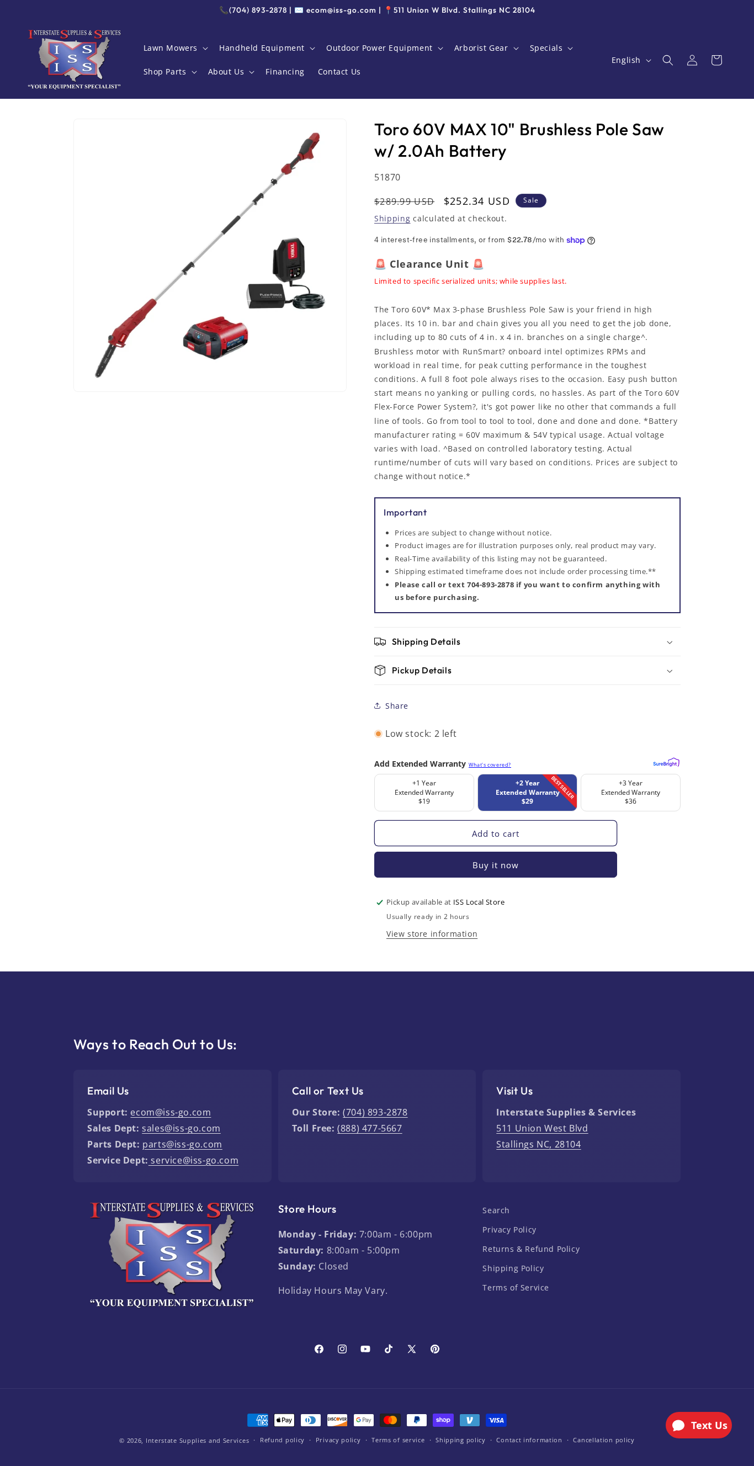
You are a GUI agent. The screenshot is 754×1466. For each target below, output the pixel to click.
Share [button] (396, 705)
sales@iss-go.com (181, 1128)
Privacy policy (338, 1440)
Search (496, 1210)
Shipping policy (461, 1440)
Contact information (529, 1440)
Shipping (392, 218)
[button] (175, 48)
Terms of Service (515, 1287)
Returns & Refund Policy (531, 1249)
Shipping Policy (513, 1268)
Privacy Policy (509, 1229)
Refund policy (282, 1440)
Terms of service (397, 1440)
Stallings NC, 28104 (538, 1144)
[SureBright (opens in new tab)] (665, 761)
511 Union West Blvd (542, 1128)
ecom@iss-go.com (170, 1112)
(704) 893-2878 (375, 1112)
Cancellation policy (603, 1440)
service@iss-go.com (193, 1160)
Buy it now (495, 864)
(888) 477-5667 (369, 1128)
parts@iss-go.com (182, 1144)
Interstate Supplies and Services (197, 1440)
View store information (431, 933)
